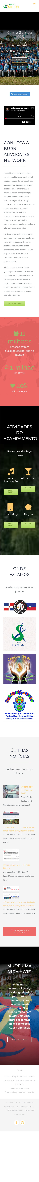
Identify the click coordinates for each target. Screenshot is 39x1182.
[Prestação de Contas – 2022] (11, 791)
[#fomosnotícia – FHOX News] (11, 855)
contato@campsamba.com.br (22, 1092)
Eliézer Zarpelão (19, 1114)
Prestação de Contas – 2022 (28, 790)
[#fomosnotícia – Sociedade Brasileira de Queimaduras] (11, 817)
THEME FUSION (9, 1106)
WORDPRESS (18, 1110)
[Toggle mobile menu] (34, 4)
